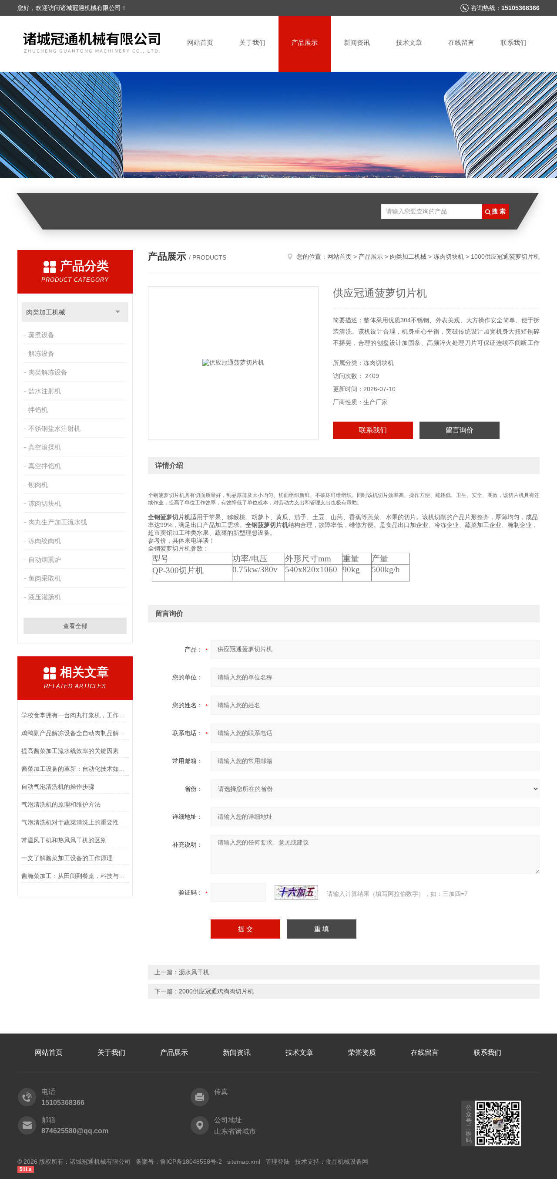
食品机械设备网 (346, 1161)
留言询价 (459, 430)
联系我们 (513, 42)
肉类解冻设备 (47, 372)
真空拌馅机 (44, 466)
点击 (117, 312)
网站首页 (200, 42)
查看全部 (75, 625)
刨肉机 (38, 484)
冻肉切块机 (44, 503)
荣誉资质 (362, 1052)
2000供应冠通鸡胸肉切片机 (216, 991)
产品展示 (305, 42)
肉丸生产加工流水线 (57, 522)
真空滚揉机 (44, 447)
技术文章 (409, 42)
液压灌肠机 (44, 597)
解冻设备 (41, 353)
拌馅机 (38, 409)
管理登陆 (277, 1161)
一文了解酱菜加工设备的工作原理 (67, 858)
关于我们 (252, 42)
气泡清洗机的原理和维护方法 (61, 804)
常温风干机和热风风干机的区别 (64, 840)
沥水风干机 (194, 972)
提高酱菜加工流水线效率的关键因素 (70, 750)
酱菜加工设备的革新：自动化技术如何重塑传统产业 (75, 768)
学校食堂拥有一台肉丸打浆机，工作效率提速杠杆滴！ (75, 715)
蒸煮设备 (41, 334)
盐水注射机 (44, 391)
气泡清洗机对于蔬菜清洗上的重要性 (70, 822)
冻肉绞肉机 (44, 540)
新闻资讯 (357, 42)
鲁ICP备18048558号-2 (191, 1161)
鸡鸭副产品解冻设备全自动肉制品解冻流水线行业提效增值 (75, 733)
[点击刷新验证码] (296, 892)
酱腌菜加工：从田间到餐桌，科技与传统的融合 (75, 875)
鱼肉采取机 (44, 578)
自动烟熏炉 (44, 559)
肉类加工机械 (45, 312)
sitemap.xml (243, 1161)
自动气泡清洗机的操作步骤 (57, 786)
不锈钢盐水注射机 (54, 428)
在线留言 (461, 42)
